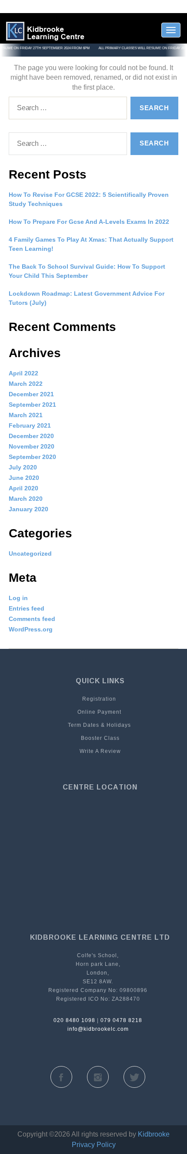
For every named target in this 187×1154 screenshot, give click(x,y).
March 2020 (26, 498)
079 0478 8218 (121, 1020)
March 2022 (26, 383)
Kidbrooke (154, 1134)
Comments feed (32, 618)
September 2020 (32, 456)
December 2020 (31, 435)
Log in (18, 597)
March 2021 (26, 415)
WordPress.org (31, 629)
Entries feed (26, 608)
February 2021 (30, 425)
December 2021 (31, 394)
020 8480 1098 (74, 1020)
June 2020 (24, 477)
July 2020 (23, 467)
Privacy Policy (94, 1144)
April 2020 (23, 488)
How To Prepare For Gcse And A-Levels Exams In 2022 (89, 221)
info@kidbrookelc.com (98, 1029)
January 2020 (28, 509)
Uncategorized (30, 553)
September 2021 (32, 404)
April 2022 (23, 373)
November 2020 (31, 446)
